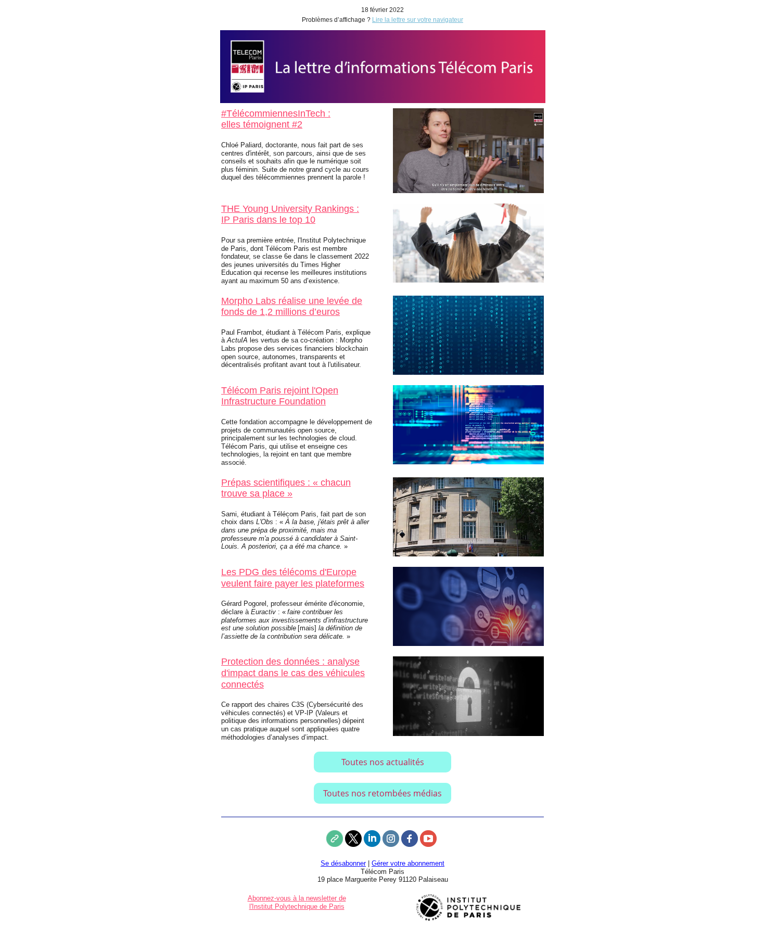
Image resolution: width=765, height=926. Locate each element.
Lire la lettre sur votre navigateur (417, 19)
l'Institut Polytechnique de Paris (297, 906)
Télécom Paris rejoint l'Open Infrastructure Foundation (279, 396)
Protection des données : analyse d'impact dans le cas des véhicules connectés (293, 672)
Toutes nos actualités (382, 762)
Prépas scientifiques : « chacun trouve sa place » (286, 488)
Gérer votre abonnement (408, 863)
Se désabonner (343, 863)
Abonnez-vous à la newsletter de (297, 898)
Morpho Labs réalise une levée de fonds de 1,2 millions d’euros (291, 307)
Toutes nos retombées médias (382, 793)
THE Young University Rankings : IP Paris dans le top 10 (290, 214)
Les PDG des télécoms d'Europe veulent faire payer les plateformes (292, 578)
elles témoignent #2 (261, 124)
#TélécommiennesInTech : (275, 113)
